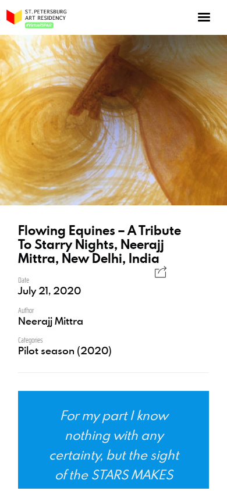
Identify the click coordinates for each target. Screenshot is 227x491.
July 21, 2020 (49, 290)
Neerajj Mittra (50, 321)
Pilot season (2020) (65, 350)
